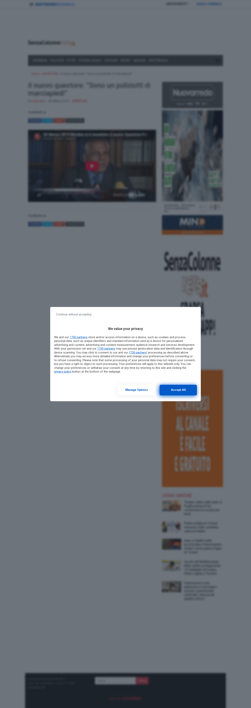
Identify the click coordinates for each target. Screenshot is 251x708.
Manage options (136, 390)
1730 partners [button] (78, 337)
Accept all (178, 390)
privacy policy (62, 371)
